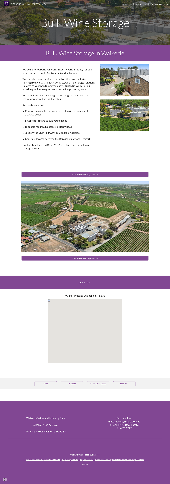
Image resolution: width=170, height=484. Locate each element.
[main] (85, 22)
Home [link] (123, 4)
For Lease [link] (134, 4)
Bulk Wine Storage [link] (153, 4)
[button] (167, 4)
